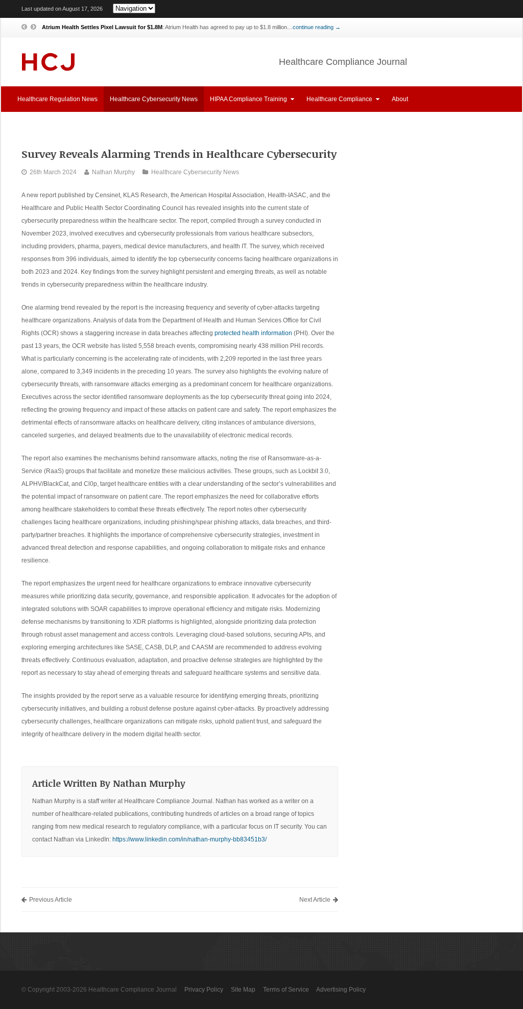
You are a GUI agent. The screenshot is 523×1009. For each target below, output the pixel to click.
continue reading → (317, 27)
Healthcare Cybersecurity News (154, 99)
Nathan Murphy (113, 172)
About (400, 99)
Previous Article (50, 899)
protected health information (253, 333)
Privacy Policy (203, 989)
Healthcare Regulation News (57, 99)
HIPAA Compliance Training (249, 99)
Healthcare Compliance (340, 99)
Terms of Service (286, 989)
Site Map (243, 989)
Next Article (314, 899)
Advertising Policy (341, 989)
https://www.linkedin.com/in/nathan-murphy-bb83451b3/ (189, 839)
